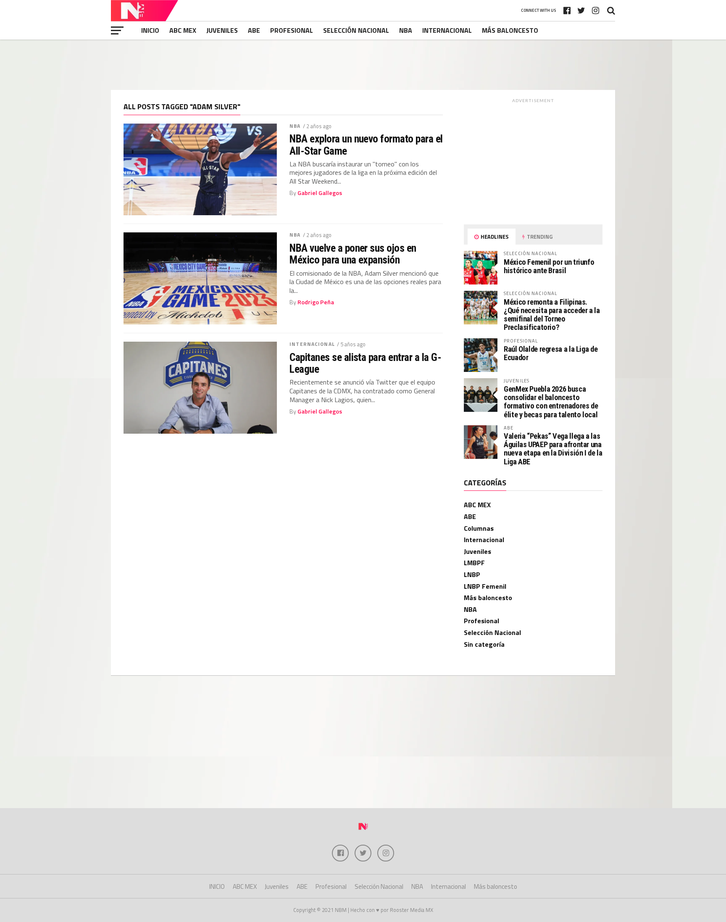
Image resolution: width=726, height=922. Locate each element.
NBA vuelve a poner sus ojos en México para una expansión (352, 254)
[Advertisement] (363, 65)
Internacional (447, 30)
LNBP (472, 574)
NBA (405, 30)
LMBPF (474, 563)
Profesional (291, 30)
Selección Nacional (356, 30)
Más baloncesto (510, 30)
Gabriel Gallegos (319, 193)
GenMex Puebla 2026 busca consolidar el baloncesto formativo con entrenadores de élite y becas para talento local (551, 402)
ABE (254, 30)
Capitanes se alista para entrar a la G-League (365, 363)
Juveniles (222, 30)
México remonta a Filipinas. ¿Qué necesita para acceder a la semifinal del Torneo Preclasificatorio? (552, 315)
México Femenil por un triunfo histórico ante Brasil (549, 266)
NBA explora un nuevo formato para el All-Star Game (366, 144)
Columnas (479, 528)
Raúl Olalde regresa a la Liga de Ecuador (550, 353)
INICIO (150, 30)
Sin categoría (484, 644)
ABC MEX (182, 30)
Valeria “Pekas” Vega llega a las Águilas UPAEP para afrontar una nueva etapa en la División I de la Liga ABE (553, 449)
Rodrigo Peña (315, 302)
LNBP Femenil (485, 586)
